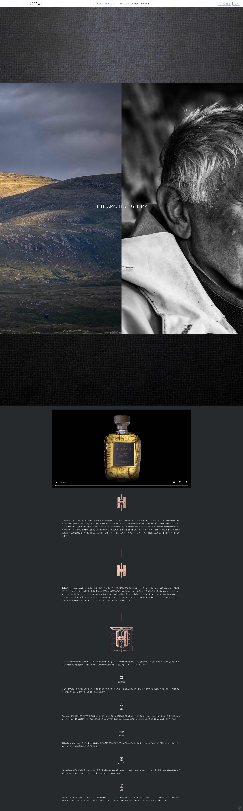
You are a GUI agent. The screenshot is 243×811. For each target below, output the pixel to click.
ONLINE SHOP (110, 4)
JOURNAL (135, 4)
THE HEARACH (123, 4)
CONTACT (145, 4)
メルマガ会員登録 (224, 4)
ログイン (236, 4)
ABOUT (99, 4)
